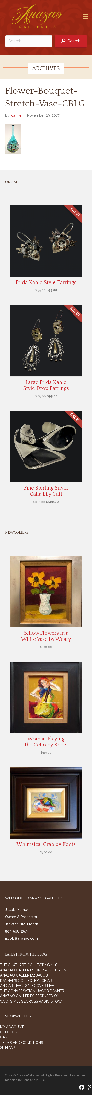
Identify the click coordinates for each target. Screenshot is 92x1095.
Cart (4, 1037)
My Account (12, 1027)
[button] (71, 41)
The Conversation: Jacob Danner (32, 991)
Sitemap (7, 1048)
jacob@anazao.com (21, 938)
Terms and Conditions (21, 1042)
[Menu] (85, 16)
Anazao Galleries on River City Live (34, 970)
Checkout (9, 1032)
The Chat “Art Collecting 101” (28, 965)
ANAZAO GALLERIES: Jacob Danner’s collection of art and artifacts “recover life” (27, 980)
